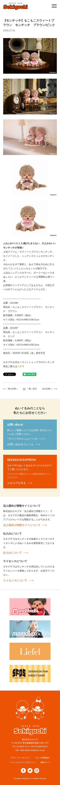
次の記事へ (47, 389)
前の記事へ (13, 389)
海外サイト (45, 762)
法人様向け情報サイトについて (21, 525)
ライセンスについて (15, 580)
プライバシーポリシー (20, 758)
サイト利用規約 (42, 758)
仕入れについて (12, 552)
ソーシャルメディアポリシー (23, 762)
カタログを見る (16, 483)
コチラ (20, 366)
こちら (26, 438)
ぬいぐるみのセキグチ (15, 6)
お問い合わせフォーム (20, 444)
